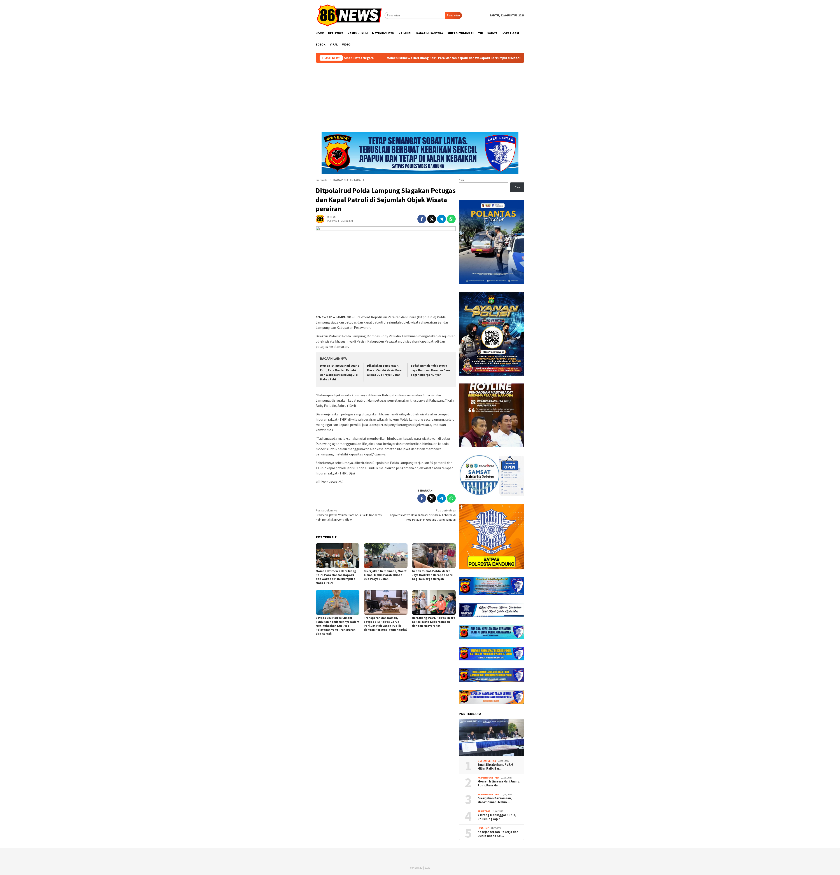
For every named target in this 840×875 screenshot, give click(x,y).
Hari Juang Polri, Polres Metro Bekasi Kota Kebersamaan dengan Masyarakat (433, 622)
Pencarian (453, 15)
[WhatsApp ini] (451, 219)
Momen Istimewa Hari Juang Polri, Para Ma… (499, 783)
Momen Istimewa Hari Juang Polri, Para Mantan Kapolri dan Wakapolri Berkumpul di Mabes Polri (392, 58)
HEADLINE (483, 828)
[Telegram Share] (441, 219)
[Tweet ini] (431, 219)
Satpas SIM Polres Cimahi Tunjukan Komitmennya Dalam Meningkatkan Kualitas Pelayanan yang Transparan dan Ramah (337, 625)
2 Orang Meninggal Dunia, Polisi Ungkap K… (497, 817)
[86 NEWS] (350, 15)
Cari (461, 180)
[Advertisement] (420, 95)
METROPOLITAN (487, 760)
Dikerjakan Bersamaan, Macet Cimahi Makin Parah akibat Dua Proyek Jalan (385, 370)
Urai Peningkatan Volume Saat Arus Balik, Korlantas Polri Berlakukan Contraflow (349, 515)
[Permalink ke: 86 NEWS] (320, 218)
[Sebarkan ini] (421, 219)
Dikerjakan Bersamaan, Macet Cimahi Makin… (495, 800)
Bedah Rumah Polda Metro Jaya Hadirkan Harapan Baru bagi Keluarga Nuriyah (430, 370)
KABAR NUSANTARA (488, 777)
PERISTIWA (484, 811)
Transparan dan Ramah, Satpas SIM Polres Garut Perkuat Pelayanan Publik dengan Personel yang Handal (385, 624)
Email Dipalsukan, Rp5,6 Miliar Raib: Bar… (495, 766)
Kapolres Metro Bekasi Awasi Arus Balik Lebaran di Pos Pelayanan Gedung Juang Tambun (423, 515)
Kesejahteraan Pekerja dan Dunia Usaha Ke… (498, 834)
